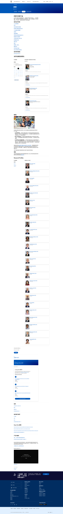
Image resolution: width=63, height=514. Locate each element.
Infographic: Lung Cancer (17, 405)
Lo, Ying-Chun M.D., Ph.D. (33, 229)
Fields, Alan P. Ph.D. (32, 207)
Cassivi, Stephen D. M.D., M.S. (34, 185)
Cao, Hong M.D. (32, 178)
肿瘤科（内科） (16, 44)
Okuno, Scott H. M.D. (33, 258)
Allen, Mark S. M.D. (32, 163)
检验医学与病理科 (17, 36)
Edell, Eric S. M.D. (32, 200)
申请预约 (16, 352)
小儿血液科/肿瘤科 (17, 30)
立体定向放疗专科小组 (18, 38)
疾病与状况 (15, 4)
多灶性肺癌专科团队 (17, 26)
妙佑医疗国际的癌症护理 (18, 28)
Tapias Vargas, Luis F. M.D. (33, 317)
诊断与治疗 (19, 11)
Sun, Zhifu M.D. (32, 302)
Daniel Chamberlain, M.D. (33, 88)
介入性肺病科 (16, 23)
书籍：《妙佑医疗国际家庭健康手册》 (19, 437)
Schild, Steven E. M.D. (33, 295)
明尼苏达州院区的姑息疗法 (18, 35)
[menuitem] (15, 12)
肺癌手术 (15, 409)
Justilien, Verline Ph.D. (33, 222)
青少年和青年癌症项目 (18, 49)
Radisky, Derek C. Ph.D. (33, 273)
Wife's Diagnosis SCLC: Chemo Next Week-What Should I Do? (22, 393)
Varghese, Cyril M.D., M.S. (33, 324)
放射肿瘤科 (16, 33)
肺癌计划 (15, 41)
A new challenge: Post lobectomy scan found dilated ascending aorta (22, 379)
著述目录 (22, 154)
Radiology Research (17, 53)
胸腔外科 (15, 46)
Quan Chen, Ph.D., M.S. (33, 100)
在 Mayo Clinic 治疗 (28, 11)
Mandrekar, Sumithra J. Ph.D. (34, 236)
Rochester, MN (16, 63)
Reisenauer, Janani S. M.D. (33, 280)
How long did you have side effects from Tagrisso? (21, 386)
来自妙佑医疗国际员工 (17, 348)
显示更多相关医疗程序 (17, 421)
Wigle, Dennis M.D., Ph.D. (33, 331)
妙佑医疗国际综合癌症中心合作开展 (25, 145)
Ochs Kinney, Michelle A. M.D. (34, 251)
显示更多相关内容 (16, 411)
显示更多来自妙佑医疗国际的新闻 (19, 432)
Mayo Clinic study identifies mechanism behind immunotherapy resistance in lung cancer (26, 430)
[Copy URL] (30, 456)
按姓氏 (14, 66)
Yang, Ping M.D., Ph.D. (33, 339)
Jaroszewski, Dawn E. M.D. (33, 214)
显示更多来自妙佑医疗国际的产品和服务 (20, 439)
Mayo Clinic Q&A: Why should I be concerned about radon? (22, 428)
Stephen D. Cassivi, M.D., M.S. (34, 75)
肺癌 (15, 7)
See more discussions (23, 398)
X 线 (14, 418)
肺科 (14, 43)
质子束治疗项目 (16, 48)
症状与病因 (15, 11)
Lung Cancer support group (24, 372)
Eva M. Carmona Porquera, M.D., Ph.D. (35, 64)
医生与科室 (23, 11)
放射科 (15, 31)
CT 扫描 (15, 416)
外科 (14, 25)
